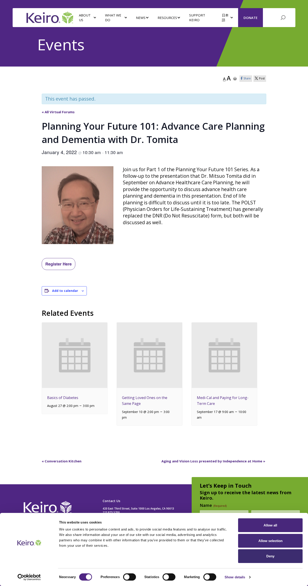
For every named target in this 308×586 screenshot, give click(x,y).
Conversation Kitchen (61, 461)
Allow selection (270, 541)
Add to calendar (65, 290)
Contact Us (111, 501)
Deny (270, 556)
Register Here (58, 264)
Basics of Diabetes (62, 397)
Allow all (270, 525)
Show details (235, 577)
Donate (250, 17)
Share (247, 78)
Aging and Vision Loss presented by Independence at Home (213, 461)
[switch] (129, 577)
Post (262, 78)
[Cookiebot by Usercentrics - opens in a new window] (29, 577)
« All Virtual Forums (58, 112)
